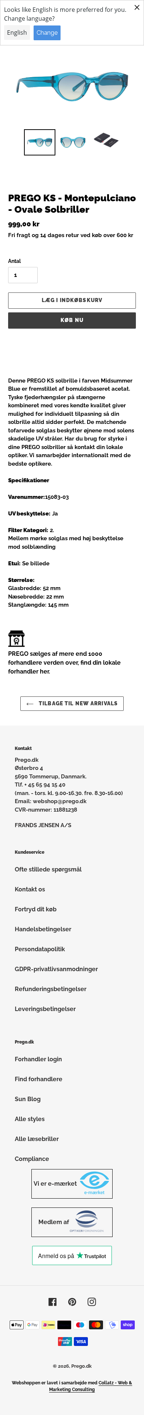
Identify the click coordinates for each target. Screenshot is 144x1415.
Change (47, 32)
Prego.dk (81, 1366)
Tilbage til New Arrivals (77, 703)
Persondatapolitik (40, 949)
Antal (14, 261)
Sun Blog (28, 1099)
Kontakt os (30, 889)
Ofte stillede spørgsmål (48, 869)
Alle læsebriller (37, 1138)
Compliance (32, 1158)
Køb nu (72, 320)
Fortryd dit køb (35, 909)
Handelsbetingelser (43, 929)
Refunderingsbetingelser (50, 989)
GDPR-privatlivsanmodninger (56, 969)
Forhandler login (38, 1059)
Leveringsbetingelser (45, 1009)
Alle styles (30, 1119)
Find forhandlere (38, 1079)
